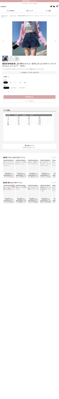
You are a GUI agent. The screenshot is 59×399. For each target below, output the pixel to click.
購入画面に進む (29, 97)
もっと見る (53, 157)
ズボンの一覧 (13, 15)
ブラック (6, 87)
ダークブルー (22, 87)
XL (20, 82)
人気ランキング (29, 10)
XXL (25, 82)
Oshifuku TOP (4, 15)
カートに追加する (29, 101)
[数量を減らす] (5, 91)
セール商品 (48, 10)
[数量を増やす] (11, 91)
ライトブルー (14, 87)
